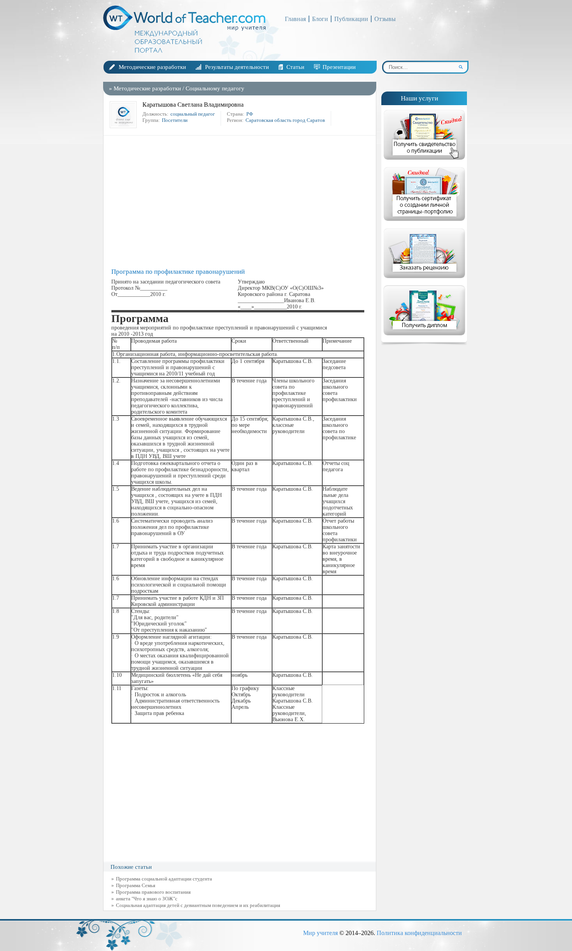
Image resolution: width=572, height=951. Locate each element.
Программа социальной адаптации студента (164, 879)
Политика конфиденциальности (419, 933)
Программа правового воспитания (153, 892)
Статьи (295, 67)
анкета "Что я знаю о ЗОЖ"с (146, 899)
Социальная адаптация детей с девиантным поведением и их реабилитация (198, 905)
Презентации (339, 67)
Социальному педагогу (215, 88)
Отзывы (385, 19)
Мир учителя (320, 933)
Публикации (351, 19)
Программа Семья (135, 885)
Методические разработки (152, 67)
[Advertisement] (241, 201)
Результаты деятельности (237, 67)
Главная (295, 19)
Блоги (320, 19)
